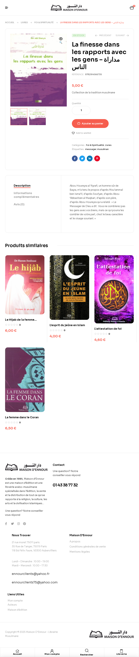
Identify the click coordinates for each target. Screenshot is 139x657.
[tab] (33, 186)
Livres (24, 22)
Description (22, 185)
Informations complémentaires (26, 195)
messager (90, 149)
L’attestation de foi (108, 329)
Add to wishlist (83, 133)
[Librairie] (121, 651)
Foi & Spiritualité (44, 22)
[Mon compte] (52, 651)
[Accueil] (17, 651)
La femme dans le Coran (22, 417)
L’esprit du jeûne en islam (67, 325)
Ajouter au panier (92, 123)
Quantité (76, 103)
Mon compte (52, 654)
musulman (103, 149)
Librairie (121, 654)
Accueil (9, 22)
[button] (60, 41)
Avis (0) (19, 204)
